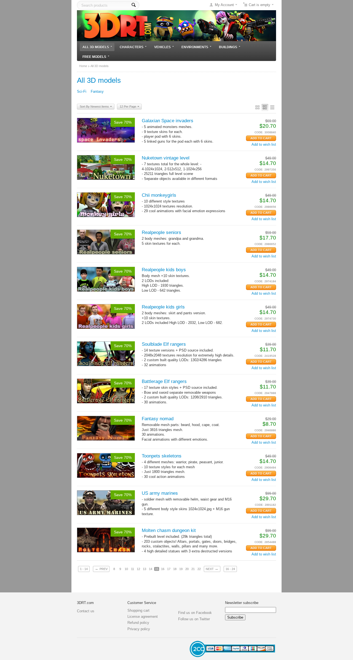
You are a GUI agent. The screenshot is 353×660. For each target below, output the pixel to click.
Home (83, 66)
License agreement (142, 616)
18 (174, 569)
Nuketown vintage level (165, 158)
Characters (131, 47)
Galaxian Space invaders (167, 120)
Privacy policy (138, 629)
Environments (194, 47)
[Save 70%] (106, 130)
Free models (94, 56)
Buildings (228, 47)
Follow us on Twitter (194, 619)
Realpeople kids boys (164, 269)
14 (150, 569)
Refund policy (138, 623)
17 (168, 569)
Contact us (85, 611)
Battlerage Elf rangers (164, 381)
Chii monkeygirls (159, 195)
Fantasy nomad (157, 418)
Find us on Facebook (195, 613)
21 (193, 569)
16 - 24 (230, 569)
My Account (224, 5)
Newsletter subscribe (241, 603)
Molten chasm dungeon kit (169, 530)
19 (181, 569)
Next (212, 568)
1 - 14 (84, 569)
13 (144, 569)
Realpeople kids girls (163, 307)
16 (162, 569)
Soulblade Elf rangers (164, 344)
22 (199, 569)
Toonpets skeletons (161, 456)
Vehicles (162, 47)
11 (132, 569)
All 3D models (95, 47)
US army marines (160, 493)
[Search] (133, 5)
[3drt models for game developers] (176, 25)
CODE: (259, 132)
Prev (101, 568)
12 (138, 569)
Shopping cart (138, 610)
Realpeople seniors (161, 232)
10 (126, 569)
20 (187, 569)
